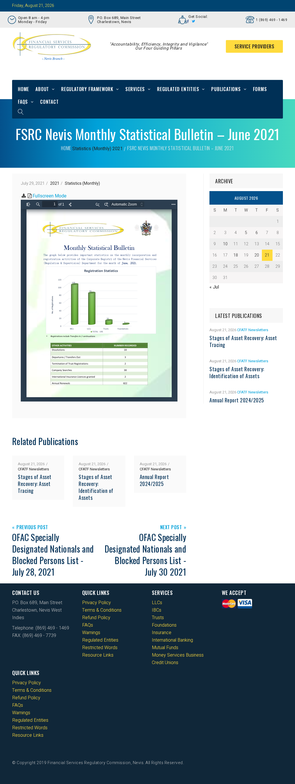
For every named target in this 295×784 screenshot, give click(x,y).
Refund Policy (96, 617)
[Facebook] (188, 21)
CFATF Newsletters (33, 469)
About (42, 89)
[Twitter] (193, 21)
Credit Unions (165, 662)
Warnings (91, 632)
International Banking (172, 640)
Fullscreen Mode (50, 196)
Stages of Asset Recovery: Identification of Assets (96, 487)
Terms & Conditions (102, 610)
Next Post (171, 527)
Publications (226, 89)
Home (23, 89)
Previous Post (32, 527)
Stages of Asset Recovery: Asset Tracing (35, 483)
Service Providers (255, 46)
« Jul (214, 287)
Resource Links (98, 655)
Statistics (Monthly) (91, 148)
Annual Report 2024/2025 (154, 480)
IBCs (156, 610)
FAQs (23, 101)
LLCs (157, 602)
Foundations (164, 625)
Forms (260, 89)
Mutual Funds (165, 647)
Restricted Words (100, 647)
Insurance (161, 632)
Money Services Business (178, 655)
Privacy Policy (96, 602)
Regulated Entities (178, 89)
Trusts (158, 617)
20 (256, 255)
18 (235, 255)
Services (135, 89)
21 (267, 255)
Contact (49, 101)
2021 (117, 148)
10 (225, 244)
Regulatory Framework (87, 89)
